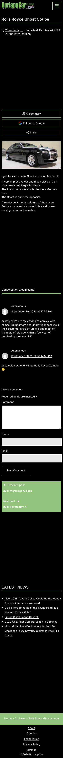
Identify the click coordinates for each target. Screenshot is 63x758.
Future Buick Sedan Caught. (22, 617)
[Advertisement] (31, 75)
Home (8, 718)
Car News (20, 718)
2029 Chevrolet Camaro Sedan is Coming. (31, 621)
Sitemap (31, 749)
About (31, 728)
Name (5, 434)
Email (5, 451)
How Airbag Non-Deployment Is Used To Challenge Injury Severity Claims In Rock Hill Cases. (32, 631)
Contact (32, 733)
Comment (8, 402)
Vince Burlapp (14, 30)
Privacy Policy (31, 744)
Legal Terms (31, 738)
